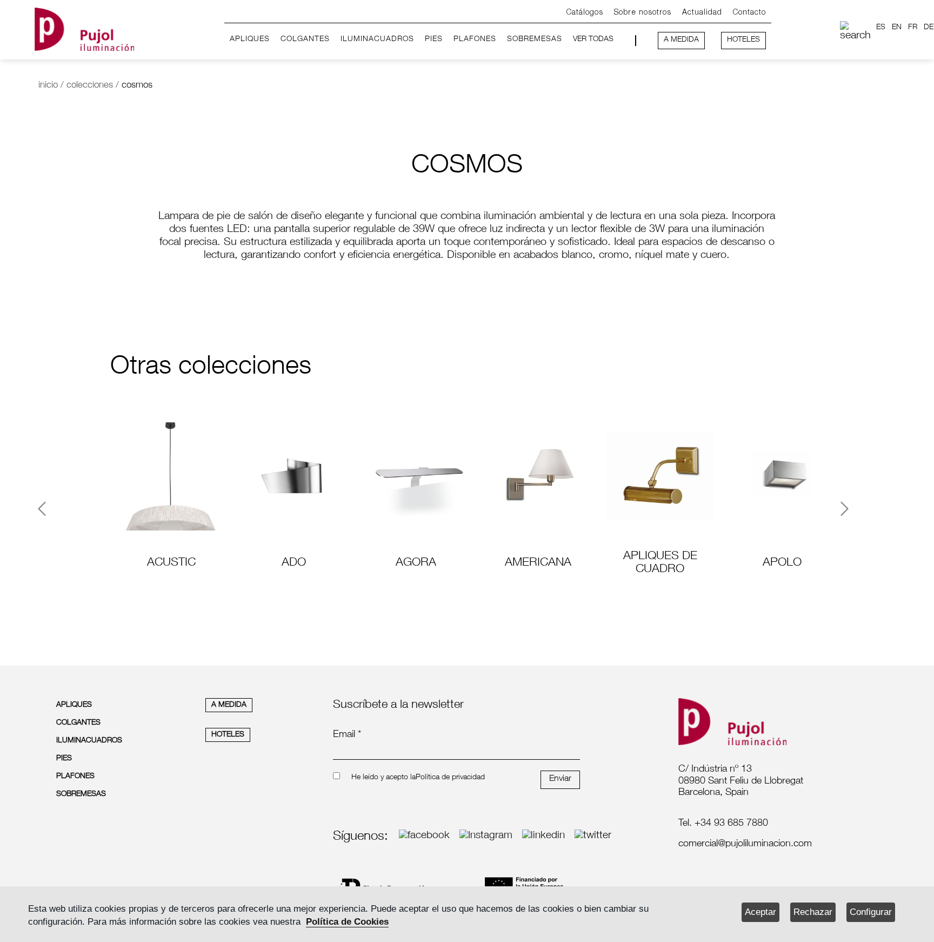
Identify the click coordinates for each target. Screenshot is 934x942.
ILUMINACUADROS (377, 39)
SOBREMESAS (534, 39)
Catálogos (584, 12)
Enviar (560, 779)
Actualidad (702, 12)
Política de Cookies (347, 922)
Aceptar (760, 912)
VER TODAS (593, 39)
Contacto (749, 12)
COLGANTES (305, 39)
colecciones (89, 85)
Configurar (871, 912)
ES (880, 27)
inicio (48, 85)
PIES (434, 39)
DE (928, 27)
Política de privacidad (450, 777)
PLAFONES (474, 39)
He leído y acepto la (383, 777)
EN (897, 27)
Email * (347, 735)
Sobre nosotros (642, 12)
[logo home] (84, 27)
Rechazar (812, 912)
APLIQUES (250, 39)
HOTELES (743, 40)
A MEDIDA (681, 40)
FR (912, 27)
